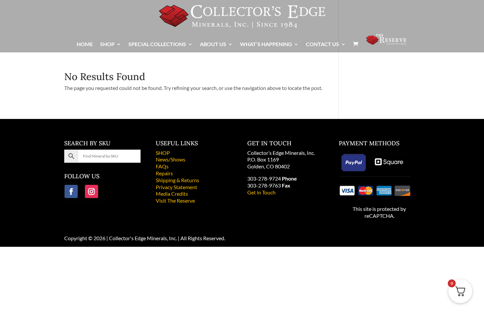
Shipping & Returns (177, 180)
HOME (85, 44)
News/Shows (170, 159)
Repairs (164, 173)
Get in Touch (261, 192)
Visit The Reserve (175, 200)
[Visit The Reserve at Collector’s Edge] (386, 42)
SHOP (163, 153)
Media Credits (172, 193)
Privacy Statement (176, 187)
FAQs (162, 166)
